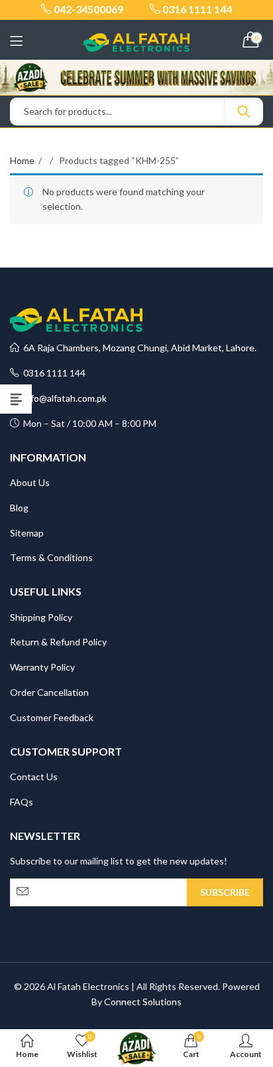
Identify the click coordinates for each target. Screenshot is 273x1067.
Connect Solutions (143, 1001)
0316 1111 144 (52, 372)
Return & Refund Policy (58, 641)
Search (244, 111)
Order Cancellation (49, 692)
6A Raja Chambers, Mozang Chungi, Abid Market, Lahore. (137, 347)
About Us (30, 482)
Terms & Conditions (51, 557)
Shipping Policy (41, 617)
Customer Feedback (51, 717)
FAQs (21, 801)
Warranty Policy (42, 667)
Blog (19, 507)
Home (22, 160)
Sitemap (27, 532)
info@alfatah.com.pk (63, 398)
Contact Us (34, 776)
